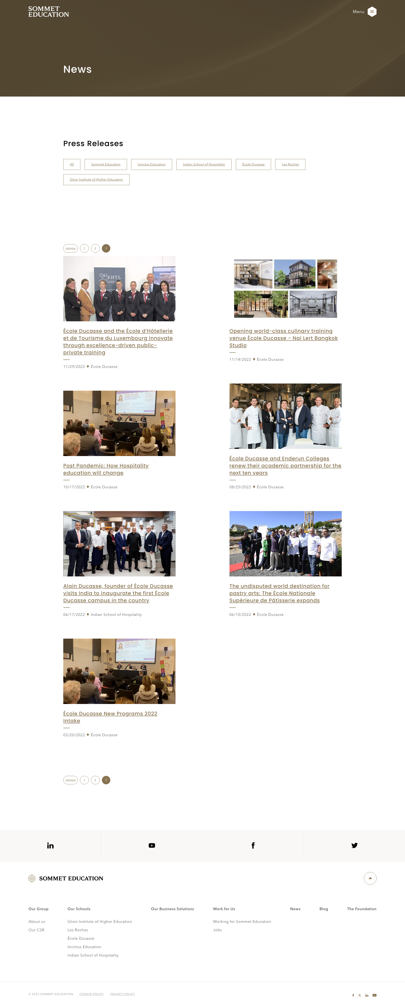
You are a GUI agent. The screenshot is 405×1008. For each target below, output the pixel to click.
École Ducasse (253, 164)
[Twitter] (354, 845)
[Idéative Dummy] (48, 11)
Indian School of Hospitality (204, 164)
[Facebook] (253, 845)
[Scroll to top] (397, 1000)
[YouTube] (152, 845)
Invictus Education (152, 164)
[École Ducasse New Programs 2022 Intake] (119, 671)
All (72, 164)
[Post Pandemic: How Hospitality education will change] (119, 423)
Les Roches (290, 164)
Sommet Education (105, 164)
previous (71, 248)
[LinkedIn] (50, 845)
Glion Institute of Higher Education (96, 180)
